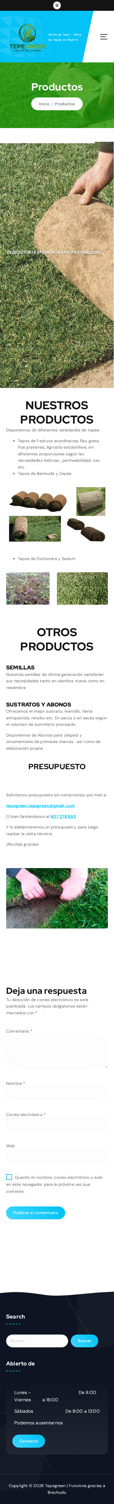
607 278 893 (63, 816)
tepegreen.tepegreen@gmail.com (40, 805)
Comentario (19, 1031)
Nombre (15, 1083)
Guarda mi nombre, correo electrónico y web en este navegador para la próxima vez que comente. (54, 1184)
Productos (65, 103)
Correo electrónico (26, 1114)
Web (10, 1145)
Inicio (44, 103)
